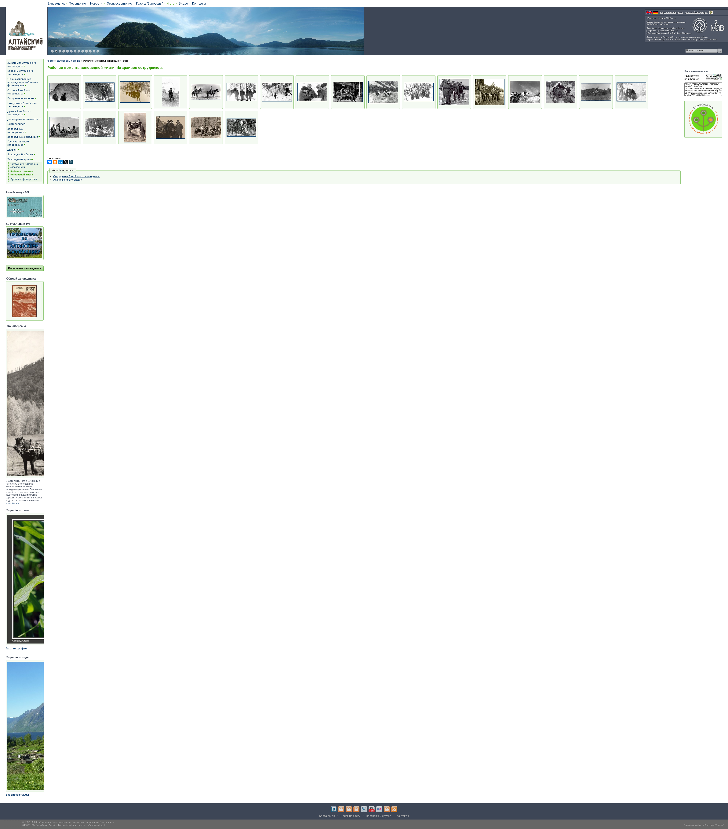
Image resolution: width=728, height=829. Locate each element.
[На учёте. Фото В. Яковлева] (418, 92)
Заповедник (56, 3)
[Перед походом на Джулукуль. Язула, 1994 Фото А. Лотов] (489, 92)
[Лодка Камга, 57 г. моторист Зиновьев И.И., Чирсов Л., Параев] (170, 127)
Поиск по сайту (350, 815)
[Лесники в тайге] (206, 127)
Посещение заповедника (24, 268)
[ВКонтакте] (49, 162)
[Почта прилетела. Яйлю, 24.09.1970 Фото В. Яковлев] (596, 92)
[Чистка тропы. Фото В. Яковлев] (99, 127)
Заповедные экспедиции (22, 136)
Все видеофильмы (17, 794)
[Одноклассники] (55, 162)
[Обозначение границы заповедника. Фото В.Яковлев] (241, 127)
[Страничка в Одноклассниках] (349, 809)
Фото (170, 3)
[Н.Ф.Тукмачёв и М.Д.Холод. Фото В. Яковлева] (276, 92)
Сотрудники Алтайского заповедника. (76, 176)
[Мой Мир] (60, 162)
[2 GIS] (387, 809)
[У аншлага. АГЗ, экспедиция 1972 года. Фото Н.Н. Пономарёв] (64, 127)
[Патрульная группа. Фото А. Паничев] (454, 92)
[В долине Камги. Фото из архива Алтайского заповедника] (135, 92)
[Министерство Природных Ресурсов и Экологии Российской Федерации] (711, 12)
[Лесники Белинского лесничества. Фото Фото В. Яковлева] (241, 92)
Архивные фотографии (67, 179)
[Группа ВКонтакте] (334, 809)
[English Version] (649, 12)
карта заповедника (671, 12)
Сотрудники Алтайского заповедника (22, 104)
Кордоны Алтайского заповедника (20, 72)
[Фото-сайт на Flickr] (379, 809)
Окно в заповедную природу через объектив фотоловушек (22, 82)
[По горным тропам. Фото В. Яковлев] (525, 92)
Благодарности (16, 123)
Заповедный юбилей (20, 154)
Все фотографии (16, 648)
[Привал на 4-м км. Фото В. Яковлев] (631, 92)
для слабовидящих (696, 12)
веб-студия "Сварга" (713, 825)
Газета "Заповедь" (149, 3)
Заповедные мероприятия (15, 130)
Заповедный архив (68, 60)
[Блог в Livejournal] (364, 809)
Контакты (199, 3)
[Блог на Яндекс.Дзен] (356, 809)
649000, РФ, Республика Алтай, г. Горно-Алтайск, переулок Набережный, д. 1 (63, 825)
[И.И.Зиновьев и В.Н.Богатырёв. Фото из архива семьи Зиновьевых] (99, 92)
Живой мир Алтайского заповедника (21, 64)
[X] (65, 162)
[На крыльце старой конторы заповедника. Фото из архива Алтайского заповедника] (347, 92)
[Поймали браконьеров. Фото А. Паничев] (560, 92)
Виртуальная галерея (20, 98)
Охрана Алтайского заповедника (19, 92)
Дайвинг (12, 149)
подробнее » (13, 503)
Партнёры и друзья (378, 815)
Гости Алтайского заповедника (18, 143)
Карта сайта (327, 815)
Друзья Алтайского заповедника (19, 113)
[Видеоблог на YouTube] (372, 809)
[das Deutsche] (655, 12)
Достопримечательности (23, 119)
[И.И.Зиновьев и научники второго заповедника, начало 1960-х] (135, 127)
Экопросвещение (119, 3)
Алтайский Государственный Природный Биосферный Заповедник (76, 822)
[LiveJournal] (71, 162)
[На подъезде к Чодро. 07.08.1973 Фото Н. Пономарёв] (383, 92)
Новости (96, 3)
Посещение (77, 3)
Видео (183, 3)
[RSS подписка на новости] (394, 809)
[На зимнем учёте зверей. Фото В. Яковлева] (312, 92)
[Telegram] (341, 809)
